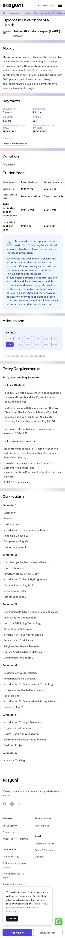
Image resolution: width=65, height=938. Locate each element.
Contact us (8, 832)
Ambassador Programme (15, 838)
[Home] (4, 13)
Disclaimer (40, 856)
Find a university (11, 856)
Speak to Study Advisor (15, 884)
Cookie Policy (40, 903)
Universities (15, 13)
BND (43, 5)
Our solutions (42, 825)
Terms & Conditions (45, 850)
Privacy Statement (16, 907)
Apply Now (17, 932)
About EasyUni (10, 825)
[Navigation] (59, 5)
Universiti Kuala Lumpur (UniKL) (39, 13)
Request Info (48, 932)
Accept (12, 918)
